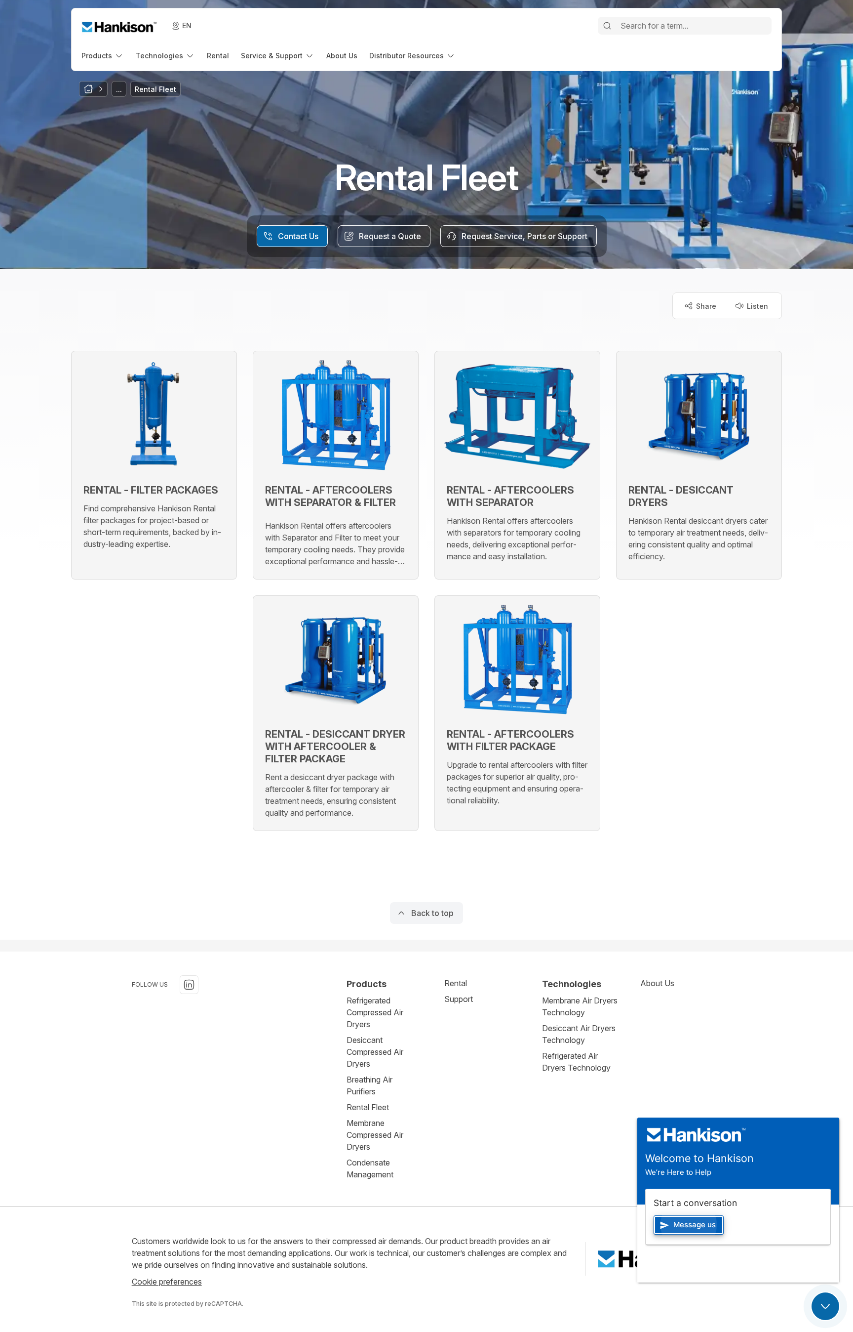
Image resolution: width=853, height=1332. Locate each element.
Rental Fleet (368, 1107)
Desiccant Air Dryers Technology (579, 1034)
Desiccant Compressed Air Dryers (375, 1052)
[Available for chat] (825, 1306)
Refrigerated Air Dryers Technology (576, 1062)
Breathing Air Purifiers (369, 1085)
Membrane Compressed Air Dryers (375, 1135)
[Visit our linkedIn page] (189, 984)
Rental (455, 983)
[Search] (607, 26)
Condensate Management (370, 1168)
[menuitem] (102, 55)
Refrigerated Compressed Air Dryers (375, 1012)
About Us (657, 983)
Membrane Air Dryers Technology (580, 1006)
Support (458, 999)
